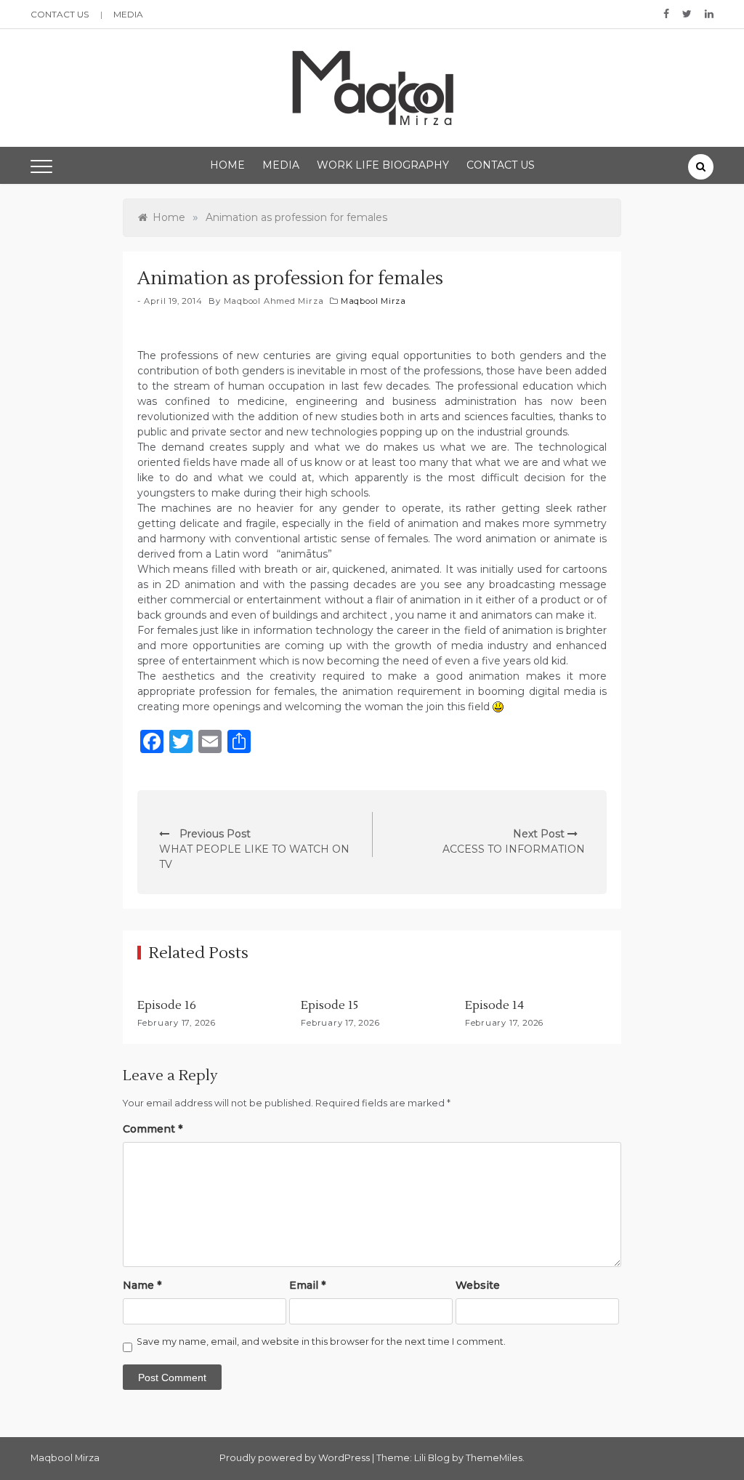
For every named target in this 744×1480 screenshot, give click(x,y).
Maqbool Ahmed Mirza (274, 301)
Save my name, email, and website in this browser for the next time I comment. (321, 1341)
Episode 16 (166, 1005)
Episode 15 (329, 1005)
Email (307, 1285)
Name (142, 1285)
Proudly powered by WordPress (295, 1457)
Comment (152, 1128)
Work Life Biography (383, 165)
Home (227, 165)
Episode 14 (494, 1005)
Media (128, 14)
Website (478, 1285)
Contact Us (60, 14)
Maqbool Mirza (373, 301)
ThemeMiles (494, 1457)
